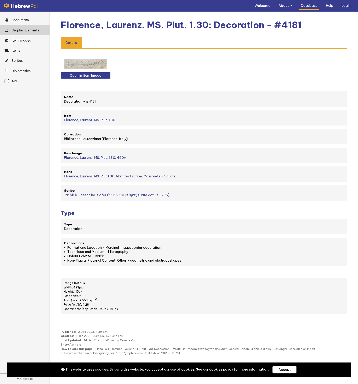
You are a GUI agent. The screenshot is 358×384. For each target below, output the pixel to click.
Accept (284, 369)
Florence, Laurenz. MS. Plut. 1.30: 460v (95, 158)
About (284, 5)
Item (67, 116)
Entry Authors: (71, 344)
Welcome (262, 5)
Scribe (69, 191)
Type (68, 224)
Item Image (73, 153)
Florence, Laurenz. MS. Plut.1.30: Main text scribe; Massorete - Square (119, 176)
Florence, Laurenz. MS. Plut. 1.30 (89, 120)
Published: (68, 332)
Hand (68, 172)
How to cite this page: (77, 349)
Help (329, 5)
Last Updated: (71, 340)
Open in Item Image (85, 75)
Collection (72, 134)
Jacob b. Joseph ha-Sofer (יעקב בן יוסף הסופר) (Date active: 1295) (116, 195)
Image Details (74, 283)
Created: (67, 336)
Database (309, 5)
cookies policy (221, 369)
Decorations (74, 243)
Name (68, 97)
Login (346, 5)
